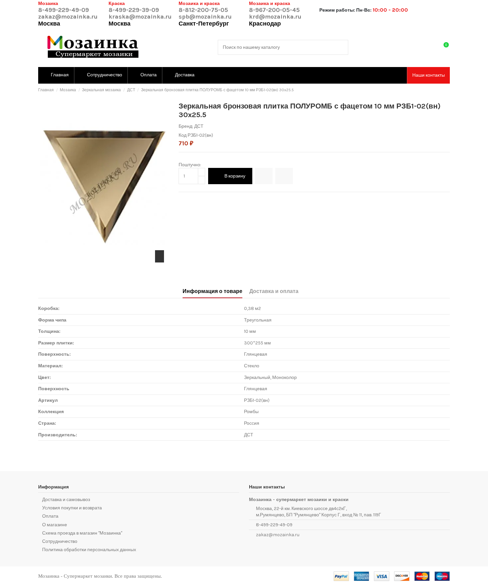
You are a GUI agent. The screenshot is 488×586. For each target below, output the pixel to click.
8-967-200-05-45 (274, 10)
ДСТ (198, 126)
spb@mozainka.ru (205, 16)
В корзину (234, 176)
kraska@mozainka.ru (140, 16)
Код (183, 135)
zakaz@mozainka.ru (68, 16)
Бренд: (186, 126)
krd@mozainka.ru (275, 16)
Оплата (50, 516)
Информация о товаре (212, 291)
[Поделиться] (182, 200)
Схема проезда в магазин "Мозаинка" (82, 533)
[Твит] (189, 200)
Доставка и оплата (273, 291)
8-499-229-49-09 (63, 10)
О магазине (54, 525)
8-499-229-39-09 (134, 10)
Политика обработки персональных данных (89, 549)
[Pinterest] (197, 200)
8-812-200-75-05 (203, 10)
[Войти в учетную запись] (430, 47)
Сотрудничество (59, 541)
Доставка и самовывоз (66, 499)
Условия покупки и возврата (72, 508)
